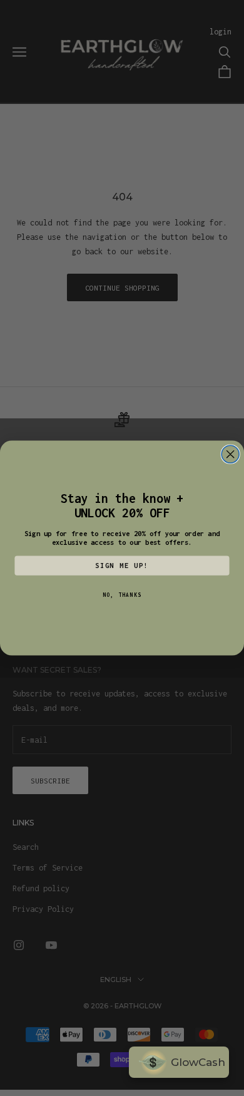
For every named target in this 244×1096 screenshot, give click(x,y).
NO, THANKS (122, 594)
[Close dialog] (230, 454)
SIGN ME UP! (122, 565)
